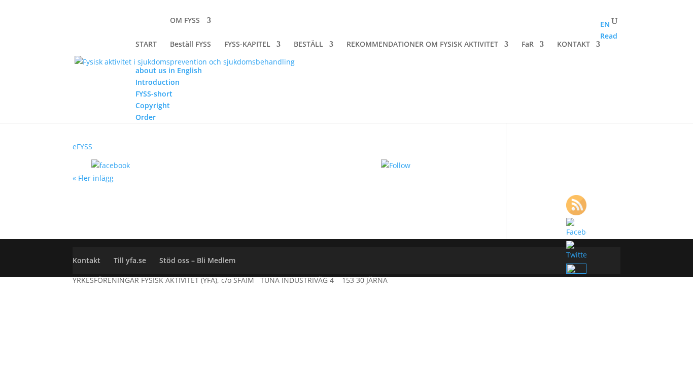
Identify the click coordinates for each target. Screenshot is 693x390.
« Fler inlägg (93, 178)
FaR (528, 45)
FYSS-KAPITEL (247, 45)
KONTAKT (573, 45)
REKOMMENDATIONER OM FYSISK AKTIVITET (422, 45)
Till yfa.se (130, 260)
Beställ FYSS (190, 44)
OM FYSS (185, 21)
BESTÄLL (308, 45)
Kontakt (86, 260)
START (146, 45)
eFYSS (82, 146)
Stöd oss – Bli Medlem (197, 260)
